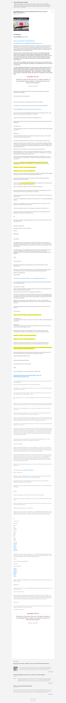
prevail (15, 542)
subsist (15, 549)
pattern (15, 571)
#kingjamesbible (24, 36)
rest (14, 545)
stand (14, 546)
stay (14, 548)
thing (14, 573)
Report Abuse (33, 700)
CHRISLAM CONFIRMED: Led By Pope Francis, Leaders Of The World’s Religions (29, 674)
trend (14, 576)
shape (15, 572)
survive (15, 550)
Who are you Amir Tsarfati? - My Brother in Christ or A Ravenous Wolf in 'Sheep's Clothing (31, 663)
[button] (52, 11)
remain (15, 544)
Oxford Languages (28, 470)
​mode (14, 568)
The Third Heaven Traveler (21, 2)
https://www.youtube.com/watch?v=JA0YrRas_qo (31, 109)
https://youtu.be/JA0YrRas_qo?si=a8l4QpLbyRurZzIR (24, 40)
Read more (50, 671)
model (15, 569)
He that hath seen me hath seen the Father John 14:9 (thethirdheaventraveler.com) (29, 278)
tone (14, 575)
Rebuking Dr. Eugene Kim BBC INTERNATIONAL (22, 686)
